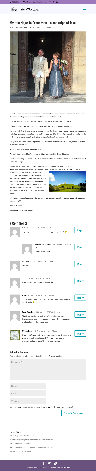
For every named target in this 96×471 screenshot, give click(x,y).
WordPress (65, 467)
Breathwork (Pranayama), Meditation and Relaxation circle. (32, 440)
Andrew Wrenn (18, 27)
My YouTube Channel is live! (21, 451)
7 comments (47, 27)
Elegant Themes (42, 467)
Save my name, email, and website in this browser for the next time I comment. (42, 407)
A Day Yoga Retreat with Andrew (23, 436)
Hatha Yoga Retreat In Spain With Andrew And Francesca (32, 447)
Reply (80, 230)
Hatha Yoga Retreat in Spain (21, 443)
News (39, 27)
